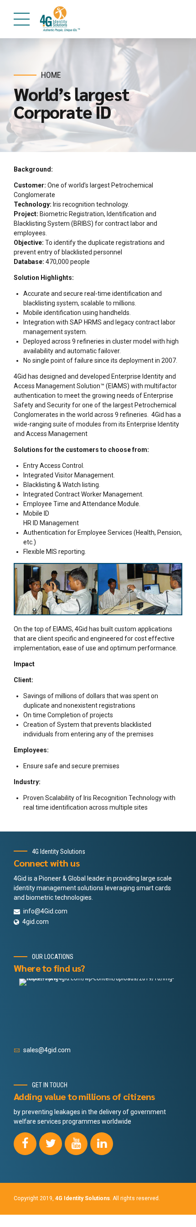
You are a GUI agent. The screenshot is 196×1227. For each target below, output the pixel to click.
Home (51, 75)
